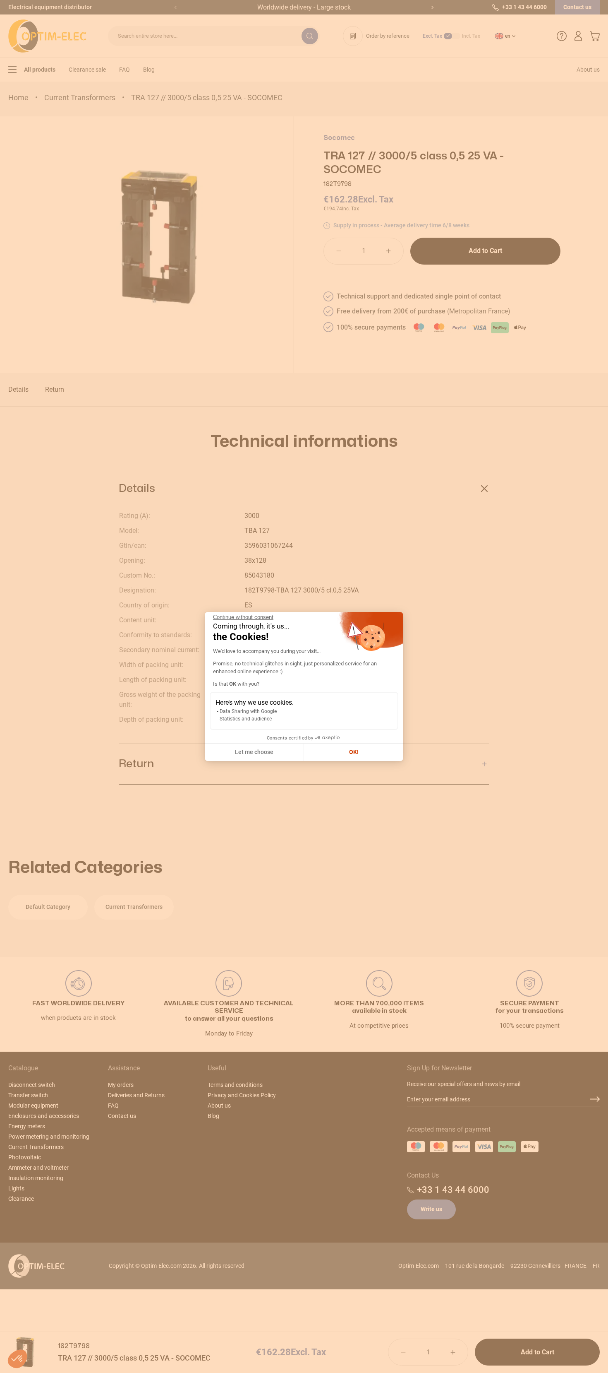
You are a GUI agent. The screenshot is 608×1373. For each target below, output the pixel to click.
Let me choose (254, 752)
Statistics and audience (246, 719)
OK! (354, 752)
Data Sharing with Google (248, 711)
